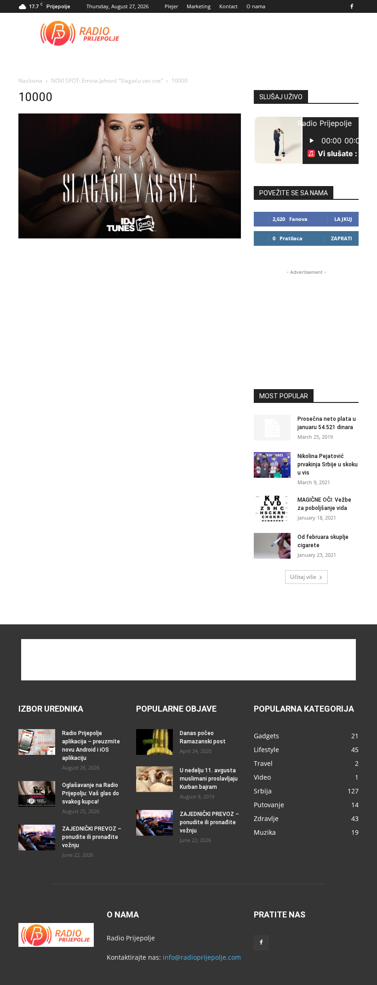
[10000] (129, 236)
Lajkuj (343, 218)
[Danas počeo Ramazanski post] (154, 742)
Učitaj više (303, 577)
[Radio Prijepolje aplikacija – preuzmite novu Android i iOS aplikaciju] (36, 742)
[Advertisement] (250, 33)
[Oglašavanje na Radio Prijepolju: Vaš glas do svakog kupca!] (36, 794)
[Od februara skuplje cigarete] (272, 546)
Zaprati (341, 238)
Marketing (199, 6)
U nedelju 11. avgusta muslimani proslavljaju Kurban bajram (209, 778)
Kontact (228, 6)
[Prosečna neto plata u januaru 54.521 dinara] (272, 428)
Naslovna (30, 81)
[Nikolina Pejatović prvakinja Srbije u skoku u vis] (272, 465)
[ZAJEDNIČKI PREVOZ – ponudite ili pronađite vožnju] (36, 837)
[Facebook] (352, 6)
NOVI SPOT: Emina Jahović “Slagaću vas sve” (107, 81)
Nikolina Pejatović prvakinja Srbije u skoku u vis (327, 464)
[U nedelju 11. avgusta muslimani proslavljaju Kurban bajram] (154, 779)
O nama (255, 6)
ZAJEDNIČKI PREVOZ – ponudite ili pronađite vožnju (91, 837)
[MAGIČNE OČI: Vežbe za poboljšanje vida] (272, 508)
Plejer (171, 6)
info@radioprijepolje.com (202, 957)
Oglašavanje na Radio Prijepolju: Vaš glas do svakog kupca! (90, 793)
